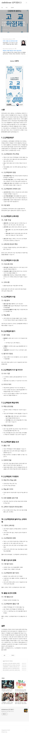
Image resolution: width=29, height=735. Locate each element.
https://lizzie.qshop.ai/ (8, 39)
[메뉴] (26, 3)
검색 (23, 3)
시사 (4, 661)
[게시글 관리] (8, 655)
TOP (26, 731)
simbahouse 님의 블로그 (12, 3)
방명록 (12, 7)
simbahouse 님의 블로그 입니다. (7, 711)
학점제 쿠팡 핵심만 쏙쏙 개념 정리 (12, 50)
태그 (7, 7)
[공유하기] (6, 655)
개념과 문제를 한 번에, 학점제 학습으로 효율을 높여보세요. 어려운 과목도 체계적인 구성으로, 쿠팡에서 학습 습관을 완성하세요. (14, 53)
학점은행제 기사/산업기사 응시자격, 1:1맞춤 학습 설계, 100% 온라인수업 (10, 43)
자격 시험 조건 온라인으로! (10, 41)
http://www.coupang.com (8, 48)
